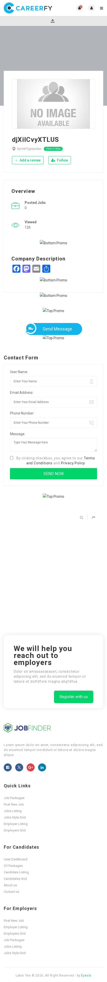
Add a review (30, 160)
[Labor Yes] (29, 7)
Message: (17, 434)
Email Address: (21, 393)
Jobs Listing (13, 811)
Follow (62, 160)
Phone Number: (22, 413)
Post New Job (14, 804)
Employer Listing (16, 824)
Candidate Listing (16, 872)
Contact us (11, 892)
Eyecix (86, 975)
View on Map (53, 148)
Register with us (73, 696)
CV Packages (13, 866)
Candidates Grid (15, 879)
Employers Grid (15, 830)
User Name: (19, 372)
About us (10, 885)
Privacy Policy (73, 463)
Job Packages (14, 798)
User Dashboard (15, 859)
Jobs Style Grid (15, 817)
